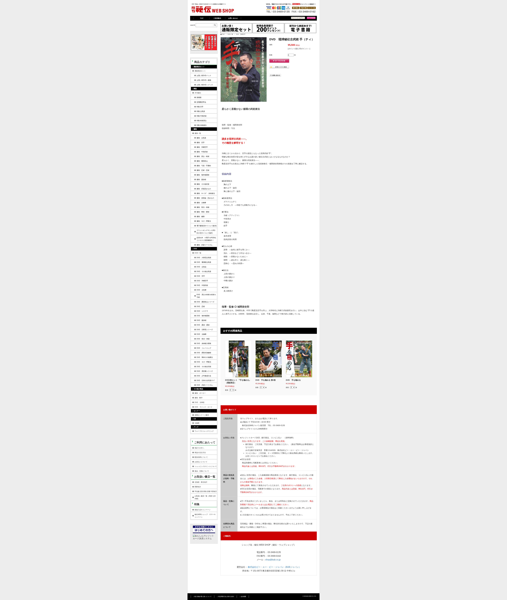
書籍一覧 (198, 133)
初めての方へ (199, 448)
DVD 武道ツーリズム (205, 385)
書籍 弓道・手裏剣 (204, 166)
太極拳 (197, 423)
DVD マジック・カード (203, 407)
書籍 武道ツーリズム (204, 245)
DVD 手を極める (293, 380)
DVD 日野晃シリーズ (205, 330)
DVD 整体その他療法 (205, 357)
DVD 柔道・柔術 (203, 325)
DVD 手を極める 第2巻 (265, 380)
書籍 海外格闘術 (203, 175)
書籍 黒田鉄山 (202, 161)
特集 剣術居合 (201, 121)
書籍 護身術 (201, 179)
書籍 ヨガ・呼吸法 (204, 221)
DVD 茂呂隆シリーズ (205, 371)
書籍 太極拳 (201, 203)
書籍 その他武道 (203, 184)
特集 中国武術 (201, 116)
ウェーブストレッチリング (204, 431)
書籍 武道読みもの (204, 189)
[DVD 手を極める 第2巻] (268, 358)
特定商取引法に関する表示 (226, 596)
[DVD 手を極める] (299, 358)
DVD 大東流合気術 (204, 258)
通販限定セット (200, 71)
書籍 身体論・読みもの (205, 198)
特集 (196, 504)
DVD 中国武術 (202, 285)
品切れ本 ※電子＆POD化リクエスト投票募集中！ (206, 239)
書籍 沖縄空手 (202, 147)
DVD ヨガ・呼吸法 (204, 362)
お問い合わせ (233, 18)
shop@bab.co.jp (273, 560)
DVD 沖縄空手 (240, 34)
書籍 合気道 (201, 138)
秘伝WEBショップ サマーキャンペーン (205, 515)
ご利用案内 (217, 18)
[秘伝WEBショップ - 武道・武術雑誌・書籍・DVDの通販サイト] (212, 12)
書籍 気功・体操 (203, 207)
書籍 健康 (201, 216)
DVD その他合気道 (204, 271)
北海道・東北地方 (201, 482)
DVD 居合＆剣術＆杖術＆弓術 (206, 296)
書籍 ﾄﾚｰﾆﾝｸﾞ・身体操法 (206, 193)
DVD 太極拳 (201, 334)
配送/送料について (201, 457)
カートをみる (311, 18)
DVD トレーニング (204, 348)
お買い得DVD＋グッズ (205, 85)
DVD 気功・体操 (203, 339)
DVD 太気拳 (201, 290)
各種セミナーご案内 (202, 415)
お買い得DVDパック (204, 75)
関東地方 (198, 487)
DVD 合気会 (201, 267)
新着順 (199, 97)
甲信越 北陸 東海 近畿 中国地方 (206, 491)
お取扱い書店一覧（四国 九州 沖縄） (205, 497)
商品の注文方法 (200, 453)
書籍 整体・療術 (203, 212)
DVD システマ (202, 311)
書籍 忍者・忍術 (203, 170)
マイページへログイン (298, 18)
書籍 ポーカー (200, 393)
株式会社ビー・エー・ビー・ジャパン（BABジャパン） (274, 567)
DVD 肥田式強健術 (204, 353)
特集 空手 (200, 107)
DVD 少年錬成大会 (204, 376)
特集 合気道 (201, 111)
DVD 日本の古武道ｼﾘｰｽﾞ (206, 380)
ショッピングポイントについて (206, 466)
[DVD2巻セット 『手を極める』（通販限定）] (238, 358)
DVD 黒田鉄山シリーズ (205, 302)
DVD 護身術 (201, 320)
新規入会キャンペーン (202, 510)
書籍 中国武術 (202, 152)
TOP (201, 18)
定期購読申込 (201, 102)
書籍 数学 (199, 398)
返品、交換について (202, 471)
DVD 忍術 (201, 306)
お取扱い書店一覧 (204, 476)
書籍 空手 (201, 142)
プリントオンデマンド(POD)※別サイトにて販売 (206, 231)
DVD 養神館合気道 (204, 262)
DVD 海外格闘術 (203, 316)
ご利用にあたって (204, 442)
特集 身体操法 (201, 125)
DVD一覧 (230, 34)
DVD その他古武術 (204, 367)
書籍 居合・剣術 (203, 156)
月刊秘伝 (198, 93)
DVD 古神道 (199, 402)
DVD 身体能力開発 (204, 343)
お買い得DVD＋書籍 (204, 80)
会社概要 (243, 596)
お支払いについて (201, 462)
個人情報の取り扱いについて (203, 596)
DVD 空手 (201, 276)
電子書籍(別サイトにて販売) (207, 226)
